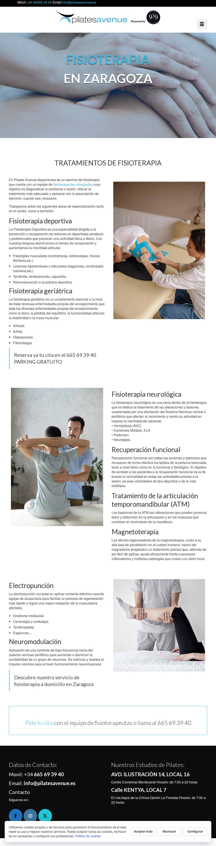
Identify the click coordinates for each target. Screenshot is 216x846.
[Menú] (202, 24)
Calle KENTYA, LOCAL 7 (138, 790)
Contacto (19, 792)
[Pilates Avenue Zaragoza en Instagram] (30, 816)
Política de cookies (88, 836)
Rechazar (169, 831)
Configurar (195, 831)
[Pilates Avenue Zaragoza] (108, 17)
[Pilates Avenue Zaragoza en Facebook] (15, 816)
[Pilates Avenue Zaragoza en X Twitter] (45, 816)
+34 (44, 774)
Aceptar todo (143, 831)
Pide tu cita (39, 722)
